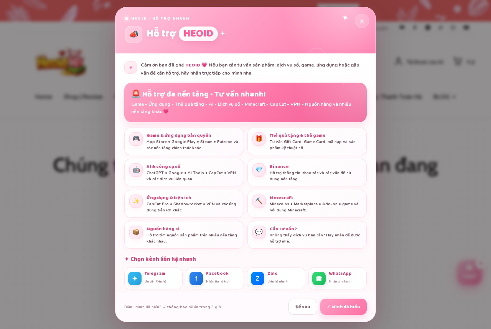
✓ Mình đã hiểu (343, 307)
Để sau (302, 307)
